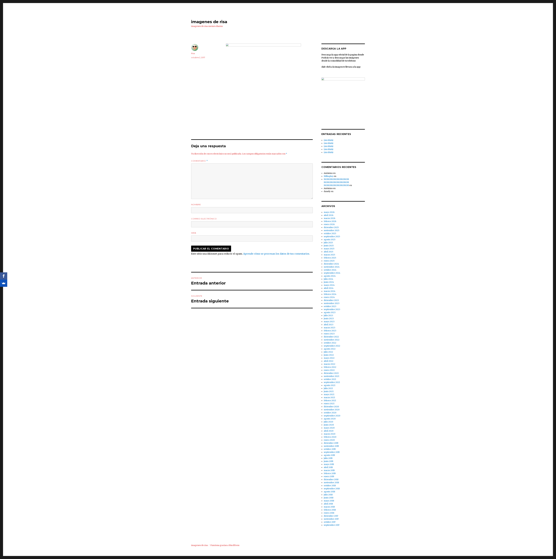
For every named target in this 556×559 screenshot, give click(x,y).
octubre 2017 (329, 522)
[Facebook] (3, 276)
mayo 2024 (329, 285)
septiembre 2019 (332, 452)
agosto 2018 (329, 491)
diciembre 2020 (331, 406)
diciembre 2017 (331, 516)
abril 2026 (328, 215)
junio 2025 (329, 245)
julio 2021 (328, 388)
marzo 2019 (329, 470)
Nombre (196, 204)
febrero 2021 (330, 400)
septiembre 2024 (332, 273)
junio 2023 (329, 318)
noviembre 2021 (331, 376)
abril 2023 (328, 324)
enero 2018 (329, 513)
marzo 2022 (329, 364)
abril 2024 (328, 288)
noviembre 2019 (331, 446)
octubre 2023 (330, 306)
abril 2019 (328, 467)
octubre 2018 (330, 485)
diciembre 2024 (331, 264)
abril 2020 (328, 431)
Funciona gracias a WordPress (224, 545)
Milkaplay (328, 176)
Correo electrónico (204, 219)
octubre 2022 (330, 343)
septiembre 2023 (332, 309)
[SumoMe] (3, 283)
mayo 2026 (329, 212)
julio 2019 (328, 458)
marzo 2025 (329, 255)
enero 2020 (329, 440)
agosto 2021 (329, 385)
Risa (193, 53)
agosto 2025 (329, 239)
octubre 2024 (330, 270)
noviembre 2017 (331, 519)
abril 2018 (328, 504)
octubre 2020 (330, 412)
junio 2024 (329, 282)
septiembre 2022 (332, 346)
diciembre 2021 (331, 373)
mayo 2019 (329, 464)
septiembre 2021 (332, 382)
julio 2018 (328, 494)
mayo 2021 (329, 394)
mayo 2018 (329, 501)
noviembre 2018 (331, 482)
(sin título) (328, 140)
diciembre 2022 (331, 337)
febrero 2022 (330, 367)
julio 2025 (328, 242)
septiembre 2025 (332, 236)
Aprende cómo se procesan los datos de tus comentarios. (276, 253)
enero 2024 (329, 297)
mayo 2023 (329, 321)
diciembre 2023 (331, 300)
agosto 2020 (330, 419)
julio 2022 (328, 352)
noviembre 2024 (332, 267)
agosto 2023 (329, 312)
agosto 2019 (329, 455)
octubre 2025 (330, 233)
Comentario (199, 161)
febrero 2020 (330, 437)
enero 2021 (329, 403)
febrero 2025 (330, 258)
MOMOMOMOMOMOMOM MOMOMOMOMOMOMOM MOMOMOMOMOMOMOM (336, 182)
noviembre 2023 (331, 303)
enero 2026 (329, 224)
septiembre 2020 (332, 416)
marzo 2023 (329, 327)
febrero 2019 (330, 473)
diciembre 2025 (331, 227)
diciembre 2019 (331, 443)
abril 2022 (328, 361)
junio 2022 (329, 355)
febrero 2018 (330, 510)
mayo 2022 (329, 358)
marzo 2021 (329, 397)
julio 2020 (328, 422)
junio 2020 (329, 425)
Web (193, 233)
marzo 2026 (329, 218)
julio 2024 (328, 279)
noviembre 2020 (332, 409)
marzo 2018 (329, 507)
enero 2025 (329, 261)
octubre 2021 (330, 379)
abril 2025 (328, 252)
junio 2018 (328, 498)
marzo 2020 (329, 434)
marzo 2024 (329, 291)
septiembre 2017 (331, 525)
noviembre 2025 (331, 230)
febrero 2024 (330, 294)
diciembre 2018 (331, 479)
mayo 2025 (329, 248)
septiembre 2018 (332, 488)
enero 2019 (329, 476)
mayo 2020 (329, 428)
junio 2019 (328, 461)
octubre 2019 (330, 449)
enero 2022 (329, 370)
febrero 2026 (330, 221)
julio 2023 (328, 315)
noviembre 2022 (331, 340)
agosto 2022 (329, 349)
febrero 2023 (330, 330)
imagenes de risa (209, 21)
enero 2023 (329, 334)
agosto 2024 (330, 276)
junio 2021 (328, 391)
